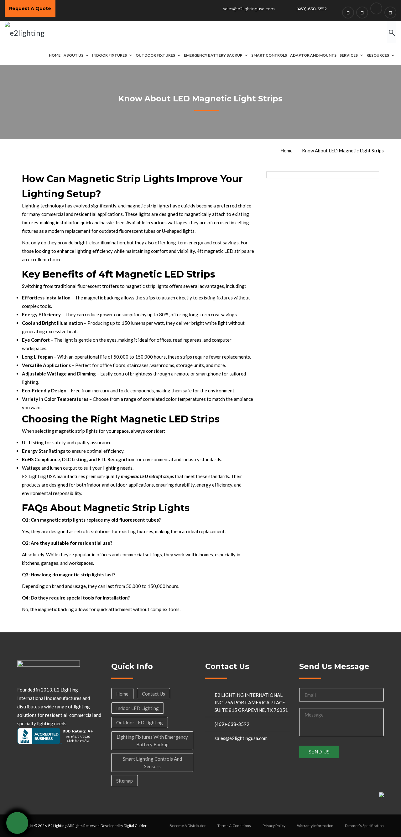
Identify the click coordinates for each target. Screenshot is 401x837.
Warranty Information (315, 825)
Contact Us (153, 694)
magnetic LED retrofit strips (147, 476)
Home (54, 55)
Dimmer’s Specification (364, 825)
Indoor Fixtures (109, 55)
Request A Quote (30, 8)
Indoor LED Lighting (137, 708)
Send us (319, 752)
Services (349, 55)
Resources (378, 55)
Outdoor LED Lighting (139, 722)
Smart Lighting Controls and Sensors (152, 762)
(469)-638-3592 (311, 8)
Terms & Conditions (234, 825)
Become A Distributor (187, 825)
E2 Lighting (57, 825)
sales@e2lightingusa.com (249, 8)
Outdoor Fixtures (155, 55)
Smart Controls (269, 55)
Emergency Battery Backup (213, 55)
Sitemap (124, 780)
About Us (73, 55)
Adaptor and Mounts (313, 55)
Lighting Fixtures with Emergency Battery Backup (152, 740)
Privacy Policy (274, 825)
